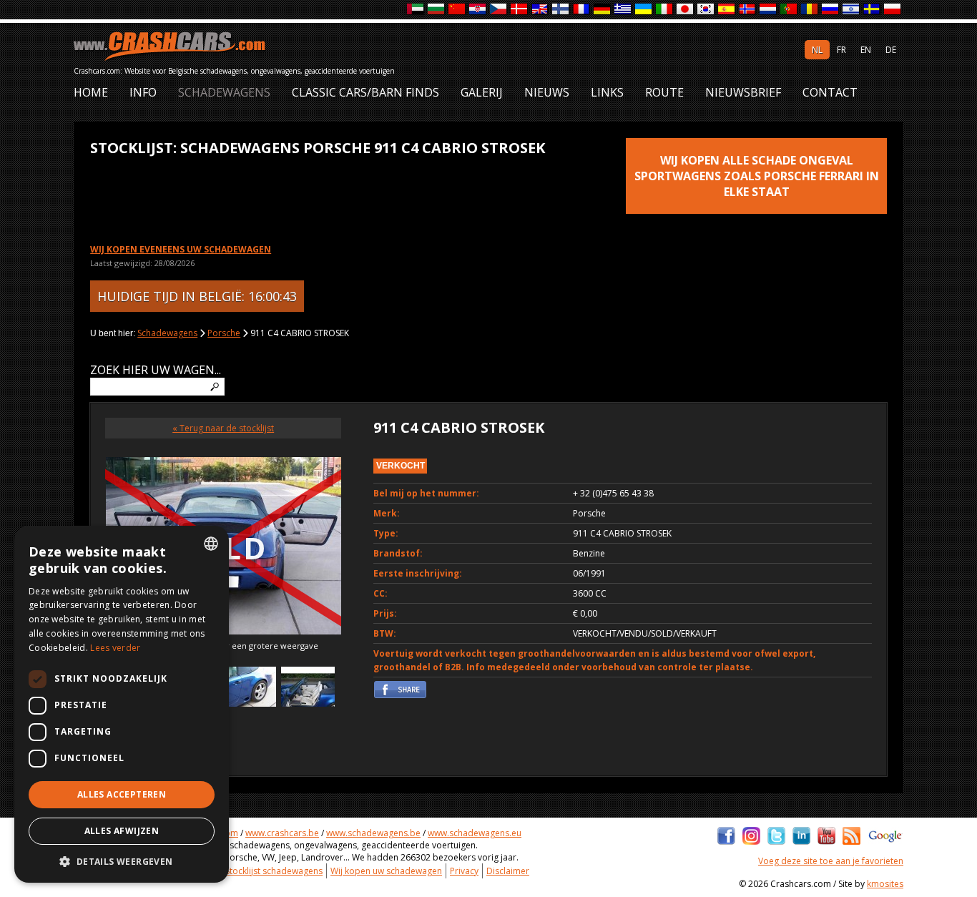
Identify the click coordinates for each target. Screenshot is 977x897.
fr (841, 50)
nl (817, 50)
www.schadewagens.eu (474, 833)
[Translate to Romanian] (810, 10)
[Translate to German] (603, 10)
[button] (122, 861)
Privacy (464, 871)
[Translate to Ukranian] (644, 10)
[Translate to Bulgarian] (437, 10)
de (890, 50)
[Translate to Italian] (665, 10)
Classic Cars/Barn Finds (365, 92)
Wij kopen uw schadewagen (386, 871)
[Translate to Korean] (706, 10)
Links (607, 92)
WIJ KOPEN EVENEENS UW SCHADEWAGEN (180, 249)
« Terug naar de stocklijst (223, 428)
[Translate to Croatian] (478, 10)
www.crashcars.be (282, 833)
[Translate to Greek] (623, 10)
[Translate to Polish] (893, 10)
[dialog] (121, 704)
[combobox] (211, 543)
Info (143, 92)
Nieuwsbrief (743, 92)
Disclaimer (507, 871)
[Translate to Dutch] (768, 10)
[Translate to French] (582, 10)
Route (664, 92)
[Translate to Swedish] (872, 10)
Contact (830, 92)
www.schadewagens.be (373, 833)
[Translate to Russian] (831, 10)
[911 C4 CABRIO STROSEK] (249, 688)
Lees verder (115, 648)
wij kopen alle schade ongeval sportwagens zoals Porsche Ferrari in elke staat (756, 176)
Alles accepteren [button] (121, 794)
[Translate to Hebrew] (851, 10)
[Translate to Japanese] (685, 10)
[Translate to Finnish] (561, 10)
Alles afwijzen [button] (121, 831)
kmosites (885, 884)
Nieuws (546, 92)
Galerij (482, 92)
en (865, 50)
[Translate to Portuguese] (789, 10)
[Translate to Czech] (499, 10)
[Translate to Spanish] (727, 10)
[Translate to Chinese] (457, 10)
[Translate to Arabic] (416, 10)
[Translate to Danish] (520, 10)
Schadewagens (224, 92)
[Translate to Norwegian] (748, 10)
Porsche (223, 333)
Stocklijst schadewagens (274, 871)
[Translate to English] (540, 10)
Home (91, 92)
